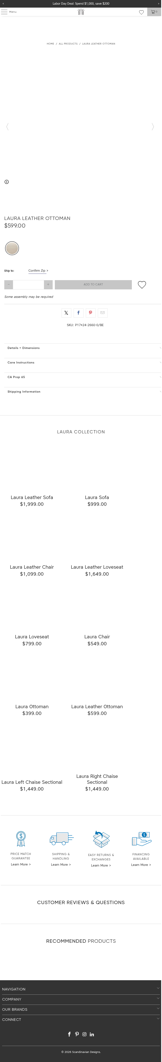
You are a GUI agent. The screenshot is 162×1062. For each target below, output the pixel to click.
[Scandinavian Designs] (81, 12)
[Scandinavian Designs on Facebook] (69, 1035)
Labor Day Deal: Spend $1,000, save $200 (81, 3)
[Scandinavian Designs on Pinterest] (77, 1035)
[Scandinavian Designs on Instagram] (84, 1035)
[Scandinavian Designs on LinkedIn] (92, 1035)
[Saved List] (141, 12)
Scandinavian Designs (86, 1052)
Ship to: (9, 271)
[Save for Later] (142, 284)
